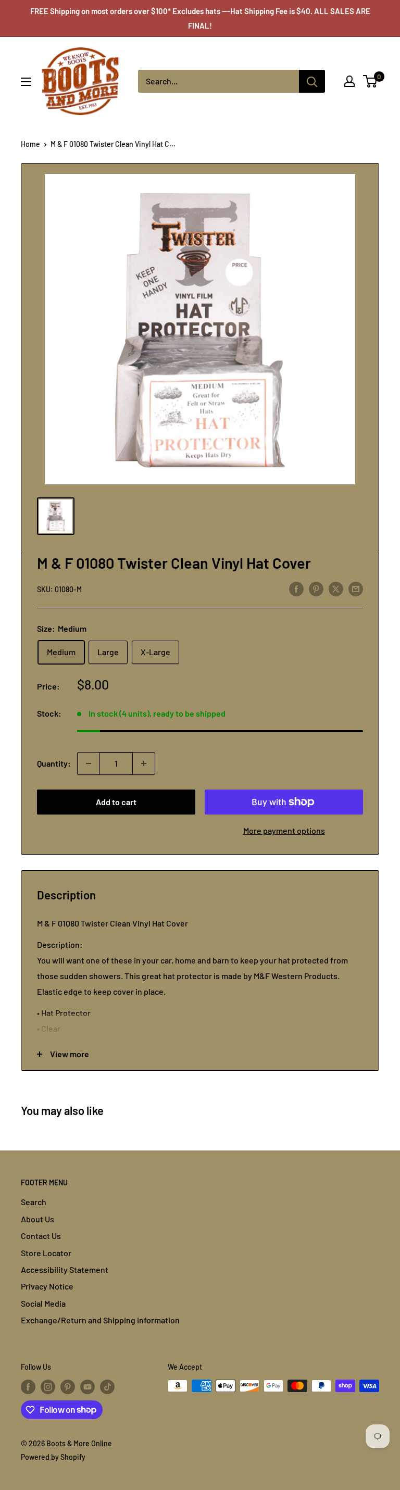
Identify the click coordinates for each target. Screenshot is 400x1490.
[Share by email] (355, 588)
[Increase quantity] (144, 763)
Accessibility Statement (64, 1269)
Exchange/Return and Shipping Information (100, 1320)
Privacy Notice (47, 1286)
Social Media (43, 1303)
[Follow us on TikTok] (107, 1387)
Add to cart (116, 802)
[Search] (312, 81)
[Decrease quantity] (88, 763)
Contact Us (41, 1236)
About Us (37, 1219)
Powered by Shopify (53, 1457)
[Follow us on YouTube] (87, 1387)
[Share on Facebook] (296, 588)
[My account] (349, 81)
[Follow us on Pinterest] (67, 1387)
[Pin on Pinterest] (316, 588)
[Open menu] (26, 82)
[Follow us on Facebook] (28, 1387)
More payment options (284, 830)
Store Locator (46, 1253)
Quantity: (54, 763)
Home (30, 144)
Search (33, 1202)
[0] (370, 81)
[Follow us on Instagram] (48, 1387)
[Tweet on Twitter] (336, 588)
